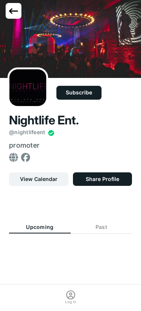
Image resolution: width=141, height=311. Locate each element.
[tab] (40, 227)
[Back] (13, 11)
